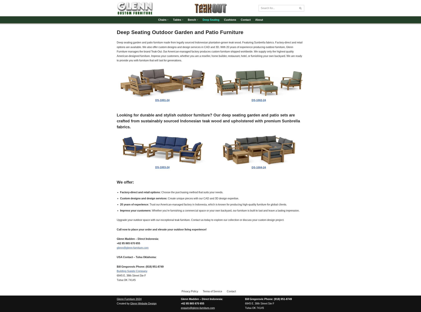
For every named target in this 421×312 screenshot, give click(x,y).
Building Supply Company (132, 271)
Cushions (230, 19)
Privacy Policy (190, 291)
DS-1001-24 (162, 100)
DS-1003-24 (162, 167)
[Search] (300, 8)
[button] (167, 19)
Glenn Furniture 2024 (129, 299)
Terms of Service (212, 291)
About (259, 19)
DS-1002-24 (259, 100)
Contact (246, 19)
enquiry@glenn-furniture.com (198, 308)
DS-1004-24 (259, 167)
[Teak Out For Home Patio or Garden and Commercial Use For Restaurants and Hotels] (210, 8)
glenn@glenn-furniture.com (133, 247)
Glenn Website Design (143, 303)
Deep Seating (211, 19)
